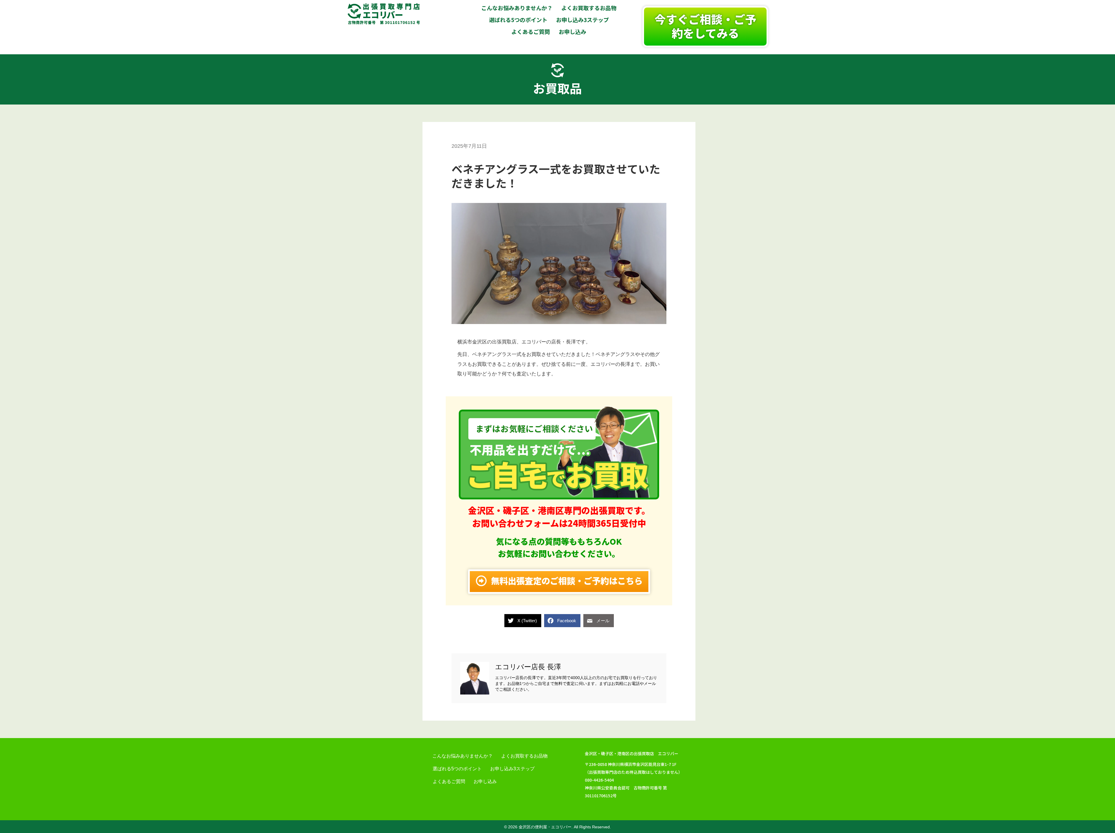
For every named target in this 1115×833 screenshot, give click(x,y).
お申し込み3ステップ (512, 768)
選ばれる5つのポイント (457, 768)
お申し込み (485, 781)
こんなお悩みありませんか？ (462, 755)
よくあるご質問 (449, 781)
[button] (705, 26)
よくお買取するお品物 (524, 755)
